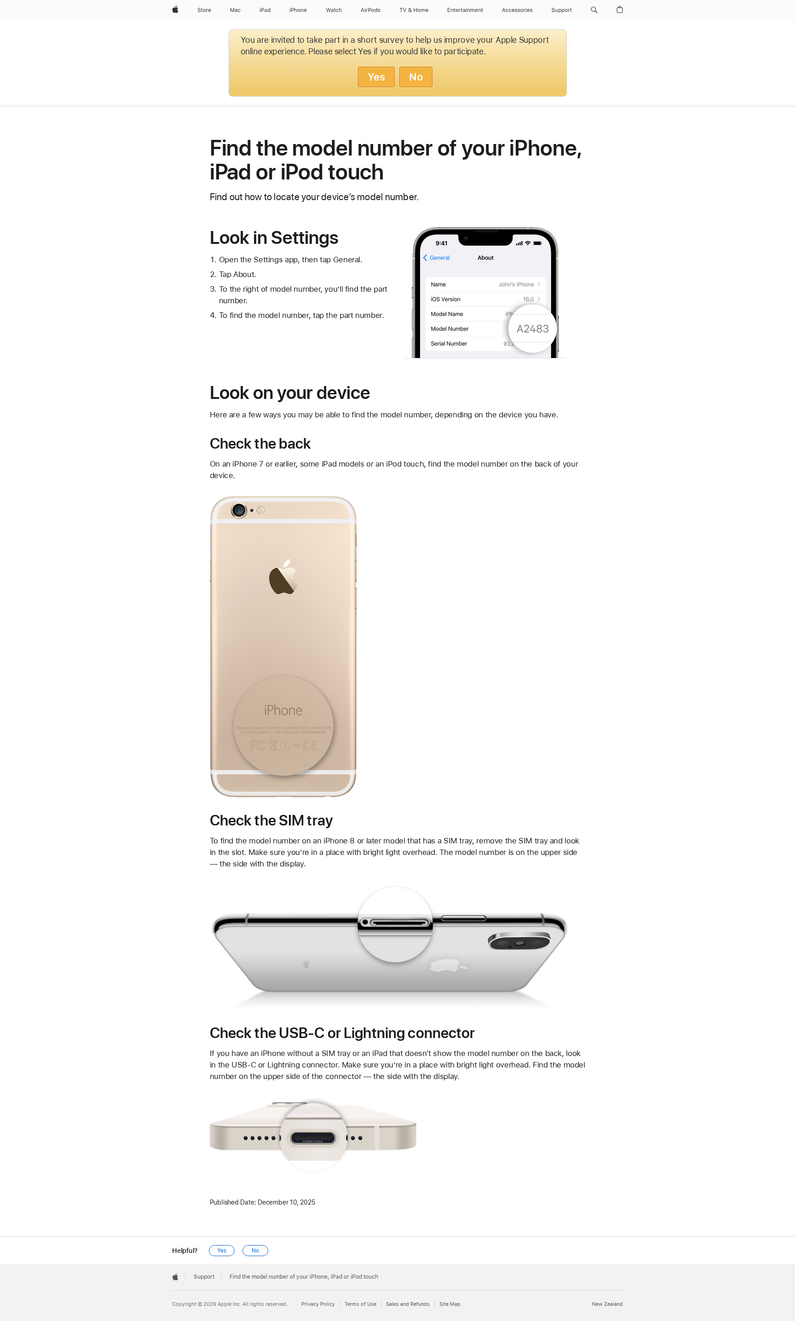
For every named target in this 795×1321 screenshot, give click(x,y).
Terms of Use (360, 1304)
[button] (594, 10)
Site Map (450, 1304)
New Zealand (607, 1304)
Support (204, 1277)
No (416, 77)
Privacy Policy (318, 1304)
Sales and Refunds (408, 1304)
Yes (376, 77)
